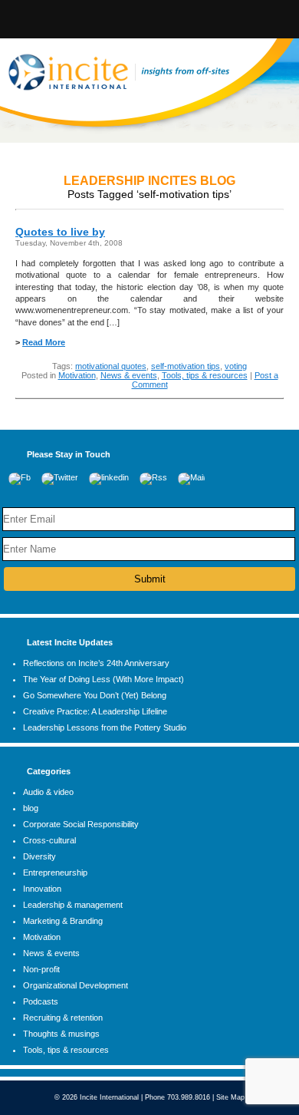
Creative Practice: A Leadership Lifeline (95, 711)
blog (30, 808)
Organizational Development (75, 985)
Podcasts (40, 1001)
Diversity (39, 856)
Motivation (77, 375)
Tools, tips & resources (205, 375)
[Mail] (191, 477)
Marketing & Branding (63, 920)
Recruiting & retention (63, 1017)
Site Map (230, 1097)
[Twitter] (59, 477)
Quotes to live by (60, 232)
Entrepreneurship (55, 872)
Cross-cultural (49, 840)
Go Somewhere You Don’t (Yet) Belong (94, 695)
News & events (128, 375)
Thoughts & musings (61, 1033)
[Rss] (153, 477)
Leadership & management (73, 904)
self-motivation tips (185, 366)
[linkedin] (109, 477)
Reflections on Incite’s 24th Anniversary (96, 663)
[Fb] (19, 477)
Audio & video (48, 792)
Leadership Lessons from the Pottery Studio (104, 727)
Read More (43, 342)
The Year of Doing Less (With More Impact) (103, 679)
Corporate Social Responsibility (81, 824)
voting (236, 366)
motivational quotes (110, 366)
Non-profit (41, 969)
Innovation (42, 888)
